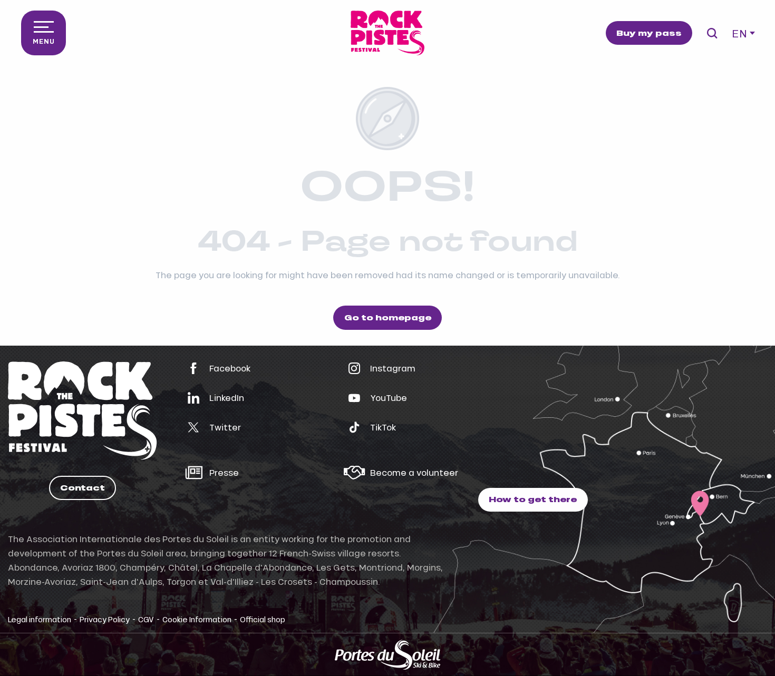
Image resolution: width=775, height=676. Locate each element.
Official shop (262, 619)
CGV (146, 619)
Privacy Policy (105, 619)
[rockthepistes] (387, 33)
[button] (712, 33)
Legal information (39, 619)
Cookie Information (196, 619)
